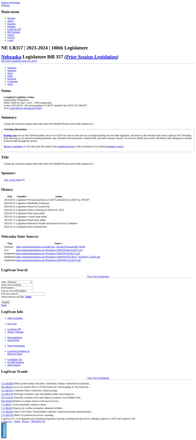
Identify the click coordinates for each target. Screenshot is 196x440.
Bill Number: (8, 287)
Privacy (25, 421)
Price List (12, 323)
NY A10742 (7, 397)
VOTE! (11, 37)
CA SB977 (6, 404)
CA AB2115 (7, 390)
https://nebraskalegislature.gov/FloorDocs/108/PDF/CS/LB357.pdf (48, 260)
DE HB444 (6, 387)
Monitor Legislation (13, 146)
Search (10, 34)
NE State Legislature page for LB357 (19, 61)
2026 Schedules (15, 318)
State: (4, 282)
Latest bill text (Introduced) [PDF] (25, 108)
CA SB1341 (7, 394)
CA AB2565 (7, 415)
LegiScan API (14, 29)
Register (11, 18)
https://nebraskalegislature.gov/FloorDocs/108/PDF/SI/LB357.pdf (48, 253)
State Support (13, 365)
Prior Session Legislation (91, 56)
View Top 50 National (98, 378)
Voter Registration (16, 345)
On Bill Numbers (15, 362)
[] (29, 296)
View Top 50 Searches (98, 276)
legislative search (115, 146)
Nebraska (11, 56)
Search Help (13, 340)
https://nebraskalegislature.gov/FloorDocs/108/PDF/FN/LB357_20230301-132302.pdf (58, 257)
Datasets (11, 26)
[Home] (5, 5)
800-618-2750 (38, 421)
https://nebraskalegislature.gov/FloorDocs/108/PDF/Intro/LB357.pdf (49, 250)
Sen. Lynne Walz (12, 180)
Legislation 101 (14, 359)
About (10, 21)
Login (10, 40)
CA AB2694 (7, 383)
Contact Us (6, 421)
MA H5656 (6, 401)
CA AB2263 (7, 411)
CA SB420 (6, 408)
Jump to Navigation (10, 2)
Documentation (14, 337)
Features (11, 23)
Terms (17, 421)
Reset (4, 305)
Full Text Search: (9, 293)
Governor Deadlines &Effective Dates (18, 352)
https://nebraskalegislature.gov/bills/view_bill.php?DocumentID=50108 (50, 246)
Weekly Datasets (15, 332)
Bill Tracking (13, 32)
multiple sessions (66, 146)
